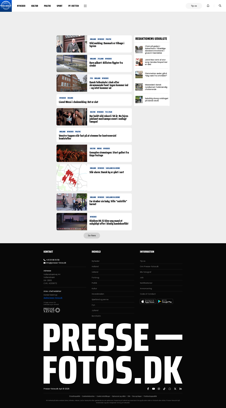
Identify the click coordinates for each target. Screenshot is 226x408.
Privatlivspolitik (74, 396)
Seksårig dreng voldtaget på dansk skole (156, 99)
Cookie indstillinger (103, 396)
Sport (59, 6)
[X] (175, 389)
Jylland (95, 310)
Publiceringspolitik (150, 396)
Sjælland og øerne (100, 299)
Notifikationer (146, 283)
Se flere (92, 235)
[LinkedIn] (180, 389)
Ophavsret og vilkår (119, 396)
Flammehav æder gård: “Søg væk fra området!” (156, 74)
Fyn (93, 305)
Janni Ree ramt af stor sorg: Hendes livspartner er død (156, 62)
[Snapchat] (170, 389)
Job (141, 277)
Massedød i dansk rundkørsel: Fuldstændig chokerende (156, 87)
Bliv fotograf (145, 272)
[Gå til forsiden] (6, 6)
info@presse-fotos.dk (56, 262)
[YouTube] (153, 389)
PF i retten (73, 6)
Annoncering (146, 288)
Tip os (194, 5)
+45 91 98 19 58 (52, 260)
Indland (95, 266)
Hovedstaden (98, 294)
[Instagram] (159, 389)
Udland (95, 272)
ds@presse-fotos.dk (53, 297)
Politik (47, 6)
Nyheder (21, 6)
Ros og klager (137, 396)
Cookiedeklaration (88, 396)
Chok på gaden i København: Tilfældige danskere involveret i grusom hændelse (155, 49)
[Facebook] (148, 389)
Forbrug (95, 277)
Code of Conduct (148, 294)
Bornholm (96, 316)
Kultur (34, 6)
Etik (129, 396)
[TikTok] (164, 389)
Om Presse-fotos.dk (149, 266)
